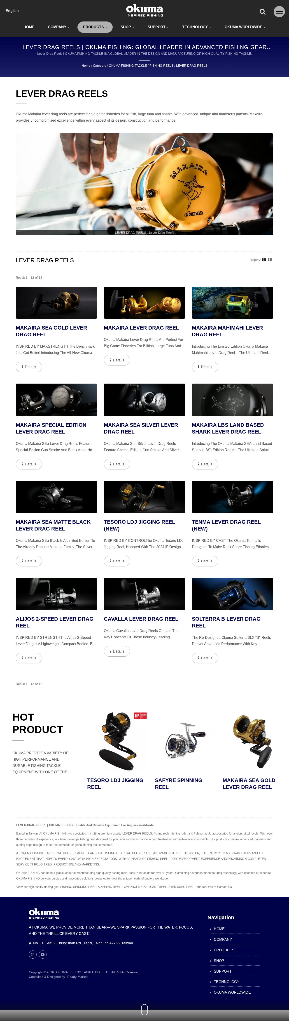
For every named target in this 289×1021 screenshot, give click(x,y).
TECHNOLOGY (195, 27)
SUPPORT (157, 27)
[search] (263, 12)
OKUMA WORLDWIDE (244, 27)
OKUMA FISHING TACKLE (128, 65)
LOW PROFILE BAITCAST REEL (144, 887)
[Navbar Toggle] (279, 11)
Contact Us (224, 887)
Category (99, 65)
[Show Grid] (264, 259)
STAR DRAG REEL (181, 887)
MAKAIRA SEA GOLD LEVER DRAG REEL (242, 783)
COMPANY (57, 27)
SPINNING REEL (109, 887)
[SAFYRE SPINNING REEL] (178, 741)
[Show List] (270, 259)
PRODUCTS (94, 27)
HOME (28, 27)
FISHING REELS (161, 65)
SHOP (126, 27)
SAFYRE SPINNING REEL (171, 783)
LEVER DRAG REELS (191, 65)
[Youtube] (43, 954)
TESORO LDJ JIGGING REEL (108, 783)
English (13, 11)
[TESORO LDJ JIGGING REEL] (110, 741)
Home (86, 65)
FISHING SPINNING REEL (78, 887)
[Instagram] (33, 954)
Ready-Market (77, 977)
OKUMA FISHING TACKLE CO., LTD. (82, 972)
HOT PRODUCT (37, 723)
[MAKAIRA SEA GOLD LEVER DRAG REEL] (246, 741)
